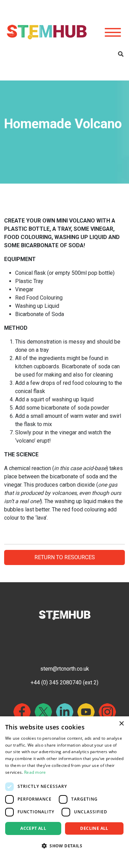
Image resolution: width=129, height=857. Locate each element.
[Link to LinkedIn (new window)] (64, 711)
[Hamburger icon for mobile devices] (112, 32)
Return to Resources (64, 557)
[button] (64, 845)
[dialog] (64, 786)
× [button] (121, 723)
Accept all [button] (33, 828)
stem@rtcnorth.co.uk (64, 668)
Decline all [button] (94, 828)
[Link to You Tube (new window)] (86, 711)
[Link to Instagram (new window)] (107, 711)
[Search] (120, 54)
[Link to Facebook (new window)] (22, 711)
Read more (35, 772)
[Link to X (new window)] (43, 711)
